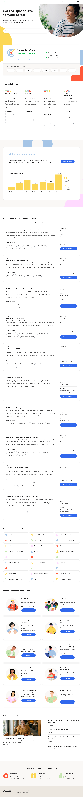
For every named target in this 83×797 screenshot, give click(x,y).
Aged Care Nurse (29, 120)
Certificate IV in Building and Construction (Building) (22, 437)
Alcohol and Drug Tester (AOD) (13, 304)
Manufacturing (63, 562)
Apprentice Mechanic (49, 126)
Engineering (62, 546)
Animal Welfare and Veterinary (41, 534)
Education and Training (39, 546)
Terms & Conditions (38, 790)
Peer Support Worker (22, 333)
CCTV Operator (28, 275)
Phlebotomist (43, 304)
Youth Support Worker (19, 363)
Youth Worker (9, 363)
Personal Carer (9, 117)
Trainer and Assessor (11, 423)
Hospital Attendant (29, 126)
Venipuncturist (10, 307)
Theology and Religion (65, 573)
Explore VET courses (67, 161)
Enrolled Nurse (28, 117)
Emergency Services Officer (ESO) (28, 482)
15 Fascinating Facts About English (13, 738)
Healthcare (28, 93)
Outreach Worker (10, 120)
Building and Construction (66, 534)
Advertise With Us (22, 790)
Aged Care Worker (10, 123)
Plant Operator (10, 512)
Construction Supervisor (21, 452)
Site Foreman (67, 120)
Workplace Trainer (10, 426)
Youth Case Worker (10, 126)
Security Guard (48, 120)
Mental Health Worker (11, 333)
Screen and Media (13, 573)
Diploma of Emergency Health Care (17, 467)
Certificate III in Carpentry (14, 377)
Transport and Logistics (65, 579)
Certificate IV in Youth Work (14, 348)
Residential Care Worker (30, 245)
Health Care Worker (29, 123)
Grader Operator (31, 512)
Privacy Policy (30, 790)
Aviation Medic (33, 485)
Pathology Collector (34, 304)
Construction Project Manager (43, 452)
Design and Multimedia (14, 546)
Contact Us (15, 790)
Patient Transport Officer (11, 485)
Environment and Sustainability (16, 551)
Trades (46, 93)
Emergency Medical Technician (13, 482)
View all (7, 129)
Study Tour (63, 598)
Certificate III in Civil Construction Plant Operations (22, 496)
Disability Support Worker (26, 248)
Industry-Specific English (28, 690)
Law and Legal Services (39, 562)
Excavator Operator (68, 126)
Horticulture (62, 557)
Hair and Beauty (12, 557)
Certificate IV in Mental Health (15, 318)
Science (62, 568)
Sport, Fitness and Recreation (41, 573)
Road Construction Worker (20, 512)
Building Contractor (68, 123)
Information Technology (14, 562)
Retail (35, 568)
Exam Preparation (26, 645)
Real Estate (11, 568)
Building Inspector (68, 117)
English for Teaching (66, 690)
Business (11, 540)
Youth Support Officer (11, 366)
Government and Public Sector (67, 551)
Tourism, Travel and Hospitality (16, 579)
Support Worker (9, 114)
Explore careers (24, 57)
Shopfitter (54, 123)
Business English (26, 668)
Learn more (28, 610)
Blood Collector (25, 304)
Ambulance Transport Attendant (44, 482)
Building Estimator (68, 114)
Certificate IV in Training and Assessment (18, 408)
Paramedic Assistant (23, 485)
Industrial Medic (29, 114)
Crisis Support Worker (42, 333)
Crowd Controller (37, 275)
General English (26, 598)
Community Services (11, 93)
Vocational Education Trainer (23, 423)
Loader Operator (10, 515)
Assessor (48, 423)
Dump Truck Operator (20, 515)
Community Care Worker (41, 245)
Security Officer (48, 117)
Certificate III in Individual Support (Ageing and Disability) (23, 230)
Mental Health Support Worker (12, 336)
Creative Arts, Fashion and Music (67, 540)
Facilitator (41, 423)
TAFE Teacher (34, 423)
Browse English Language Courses (16, 591)
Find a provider (69, 248)
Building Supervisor (10, 455)
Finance (36, 551)
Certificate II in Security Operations (17, 260)
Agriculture (11, 534)
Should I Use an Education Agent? (58, 729)
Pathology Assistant (19, 307)
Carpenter (47, 123)
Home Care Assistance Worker (12, 248)
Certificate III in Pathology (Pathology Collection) (21, 289)
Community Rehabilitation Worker (27, 336)
